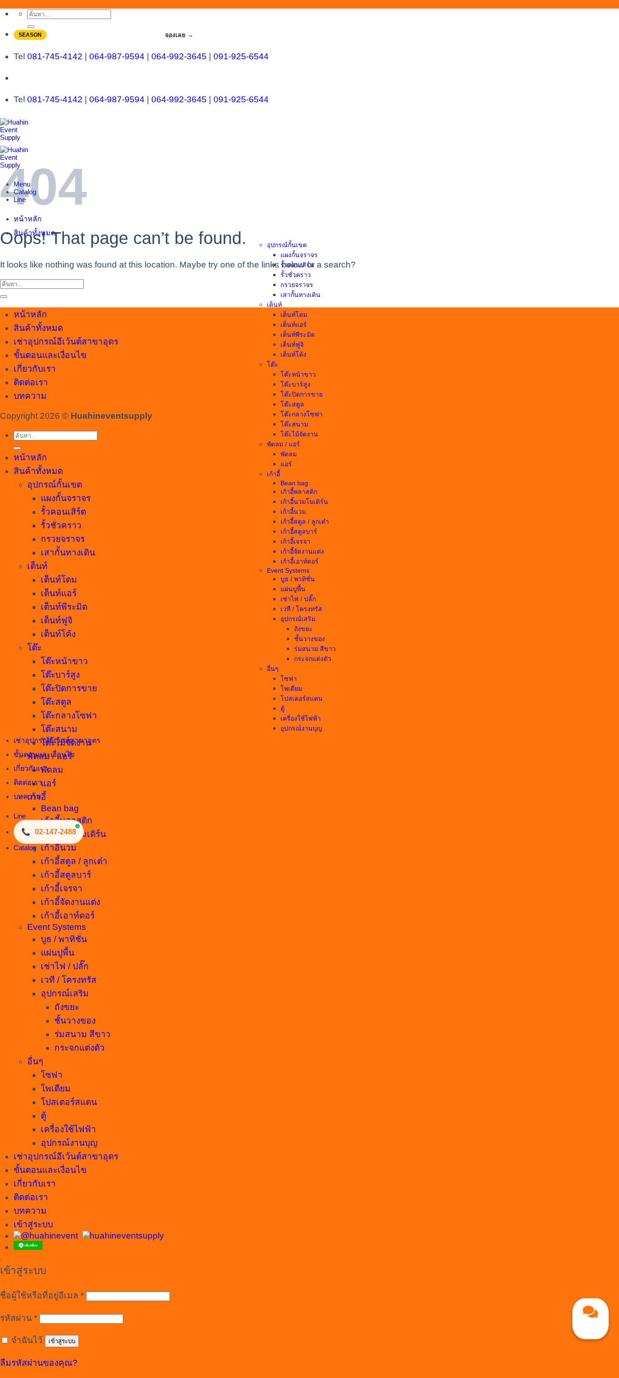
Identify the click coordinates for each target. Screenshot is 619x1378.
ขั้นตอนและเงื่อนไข (44, 754)
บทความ (27, 796)
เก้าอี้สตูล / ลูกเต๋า (304, 521)
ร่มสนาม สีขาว (315, 648)
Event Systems (288, 570)
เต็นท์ (274, 304)
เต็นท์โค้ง (293, 354)
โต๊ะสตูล (292, 404)
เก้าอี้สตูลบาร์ (298, 531)
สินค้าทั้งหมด (34, 233)
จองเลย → (179, 34)
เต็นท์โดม (293, 314)
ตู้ (282, 708)
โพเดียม (291, 688)
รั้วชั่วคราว (295, 274)
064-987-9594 (117, 56)
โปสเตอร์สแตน (301, 698)
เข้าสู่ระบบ (61, 1341)
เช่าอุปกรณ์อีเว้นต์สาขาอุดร (57, 740)
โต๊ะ (272, 364)
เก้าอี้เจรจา (295, 541)
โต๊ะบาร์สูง (295, 384)
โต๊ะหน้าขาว (298, 374)
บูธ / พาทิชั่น (297, 579)
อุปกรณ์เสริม (297, 618)
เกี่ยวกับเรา (31, 768)
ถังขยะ (303, 628)
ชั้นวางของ (309, 638)
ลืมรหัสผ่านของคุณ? (38, 1363)
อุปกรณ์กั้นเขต (287, 245)
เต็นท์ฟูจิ (292, 344)
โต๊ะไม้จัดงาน (299, 434)
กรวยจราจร (296, 284)
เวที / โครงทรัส (301, 608)
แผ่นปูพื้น (292, 589)
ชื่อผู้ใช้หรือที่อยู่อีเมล (42, 1295)
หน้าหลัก (28, 219)
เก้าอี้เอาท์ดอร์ (299, 561)
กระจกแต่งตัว (312, 658)
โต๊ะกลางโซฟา (301, 414)
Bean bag (294, 483)
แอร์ (286, 464)
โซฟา (288, 678)
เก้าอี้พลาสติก (298, 491)
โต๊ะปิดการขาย (301, 394)
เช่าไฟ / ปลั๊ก (298, 599)
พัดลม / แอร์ (283, 444)
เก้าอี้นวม (293, 511)
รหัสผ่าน (18, 1318)
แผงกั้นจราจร (299, 254)
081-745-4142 (54, 56)
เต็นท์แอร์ (293, 324)
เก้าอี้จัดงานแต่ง (302, 551)
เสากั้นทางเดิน (300, 294)
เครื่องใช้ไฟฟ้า (300, 718)
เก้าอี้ (273, 474)
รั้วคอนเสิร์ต (63, 512)
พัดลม (288, 454)
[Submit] (30, 26)
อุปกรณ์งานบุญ (301, 728)
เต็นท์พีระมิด (297, 334)
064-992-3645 (179, 56)
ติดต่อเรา (28, 782)
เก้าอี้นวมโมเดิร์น (304, 501)
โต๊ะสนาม (294, 424)
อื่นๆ (273, 668)
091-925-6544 (241, 56)
